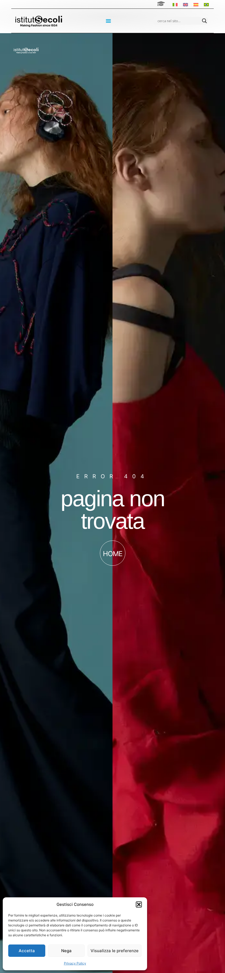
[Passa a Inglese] (185, 4)
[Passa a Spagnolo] (196, 4)
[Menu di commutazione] (108, 21)
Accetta (27, 950)
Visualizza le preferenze (115, 950)
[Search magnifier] (204, 21)
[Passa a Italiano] (175, 4)
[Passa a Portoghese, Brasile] (206, 4)
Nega (66, 950)
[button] (139, 904)
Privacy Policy (75, 963)
